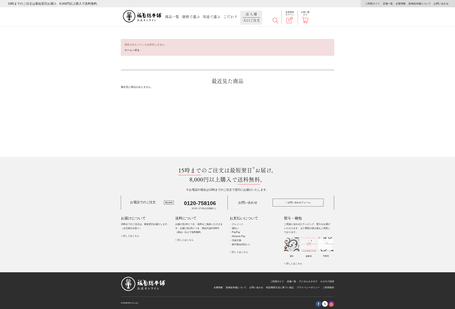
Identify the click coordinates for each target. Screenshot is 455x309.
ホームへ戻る (132, 50)
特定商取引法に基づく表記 (280, 287)
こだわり (230, 17)
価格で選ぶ (191, 17)
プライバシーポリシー (308, 287)
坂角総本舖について (419, 3)
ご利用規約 (328, 287)
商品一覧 (172, 17)
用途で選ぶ (211, 17)
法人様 (251, 17)
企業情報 (401, 3)
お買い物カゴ (305, 13)
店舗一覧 (388, 3)
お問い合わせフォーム (299, 202)
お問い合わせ (441, 3)
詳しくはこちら (131, 235)
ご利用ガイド (372, 3)
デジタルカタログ (308, 281)
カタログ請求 (327, 281)
